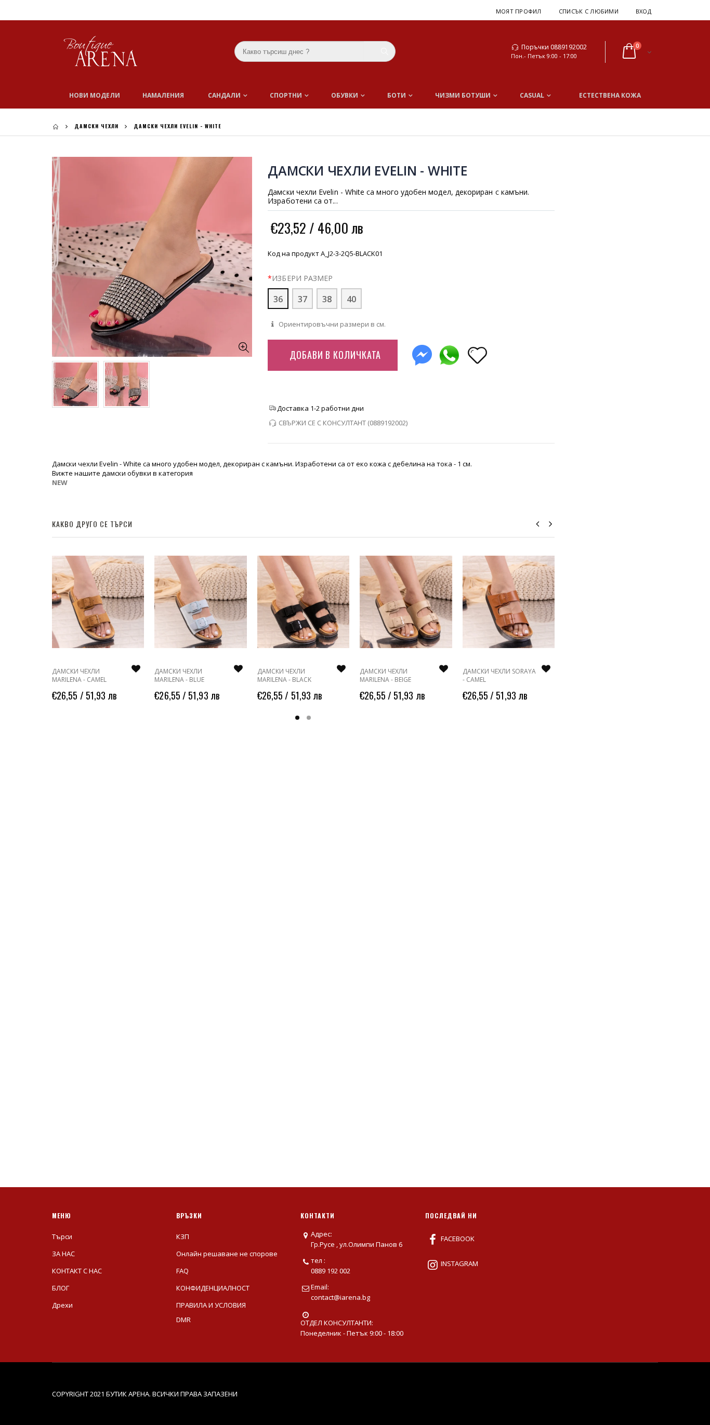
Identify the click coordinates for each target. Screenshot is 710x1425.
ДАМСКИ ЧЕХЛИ (96, 126)
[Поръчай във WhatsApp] (449, 353)
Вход (643, 11)
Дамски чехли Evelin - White (367, 170)
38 (327, 299)
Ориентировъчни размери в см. (331, 324)
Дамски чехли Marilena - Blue (179, 675)
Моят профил (519, 11)
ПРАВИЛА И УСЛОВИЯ (211, 1305)
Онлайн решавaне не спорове (227, 1253)
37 (302, 299)
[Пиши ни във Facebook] (422, 353)
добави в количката (335, 354)
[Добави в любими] (477, 354)
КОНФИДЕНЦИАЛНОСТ (212, 1288)
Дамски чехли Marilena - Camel (79, 675)
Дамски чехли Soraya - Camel (499, 675)
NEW (60, 482)
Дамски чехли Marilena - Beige (385, 675)
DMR (183, 1319)
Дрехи (62, 1305)
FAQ (182, 1270)
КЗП (182, 1236)
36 (278, 299)
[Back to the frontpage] (55, 126)
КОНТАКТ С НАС (77, 1270)
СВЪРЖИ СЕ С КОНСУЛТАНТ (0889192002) (343, 422)
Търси (62, 1236)
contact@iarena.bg (340, 1297)
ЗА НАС (63, 1253)
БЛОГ (60, 1288)
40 (351, 299)
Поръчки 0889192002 (554, 47)
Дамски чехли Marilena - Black (284, 675)
